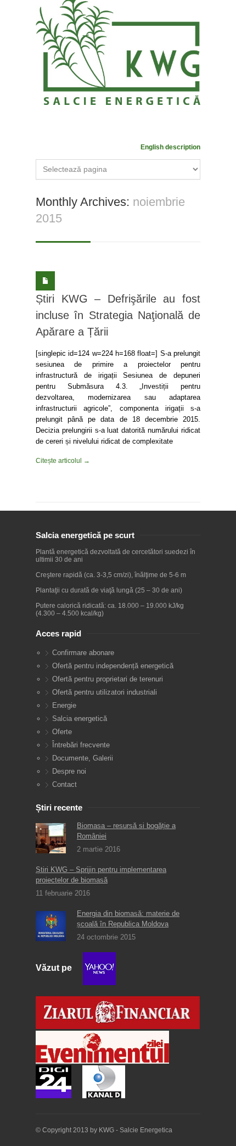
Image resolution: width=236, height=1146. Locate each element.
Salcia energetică (79, 718)
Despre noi (69, 771)
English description (170, 147)
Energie (64, 705)
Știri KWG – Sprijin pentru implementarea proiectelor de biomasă (101, 874)
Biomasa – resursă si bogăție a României (126, 830)
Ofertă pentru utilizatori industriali (104, 692)
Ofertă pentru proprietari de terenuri (107, 679)
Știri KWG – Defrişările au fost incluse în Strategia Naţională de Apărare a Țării (118, 315)
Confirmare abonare (83, 653)
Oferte (62, 732)
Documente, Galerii (82, 758)
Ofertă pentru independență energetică (112, 666)
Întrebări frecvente (81, 745)
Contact (64, 784)
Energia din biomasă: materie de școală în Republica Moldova (128, 918)
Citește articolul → (63, 461)
